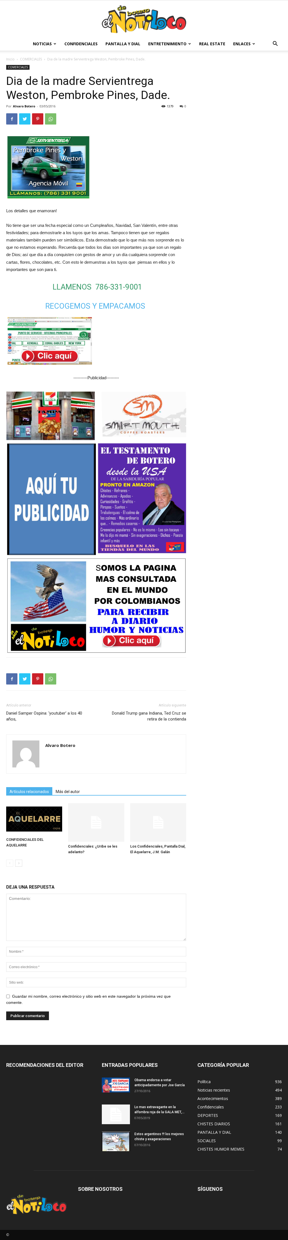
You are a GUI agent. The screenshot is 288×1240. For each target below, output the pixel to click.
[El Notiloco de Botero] (144, 19)
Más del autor (68, 791)
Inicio (10, 59)
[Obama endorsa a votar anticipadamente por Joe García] (116, 1085)
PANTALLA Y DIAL (122, 43)
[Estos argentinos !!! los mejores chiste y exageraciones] (116, 1141)
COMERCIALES (31, 59)
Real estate (212, 43)
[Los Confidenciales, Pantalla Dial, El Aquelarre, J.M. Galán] (158, 822)
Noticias (42, 43)
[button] (275, 44)
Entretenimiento (167, 43)
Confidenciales (81, 43)
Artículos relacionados (29, 791)
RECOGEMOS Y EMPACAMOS (95, 306)
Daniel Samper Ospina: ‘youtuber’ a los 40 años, (44, 716)
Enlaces (242, 43)
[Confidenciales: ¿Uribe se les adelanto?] (96, 822)
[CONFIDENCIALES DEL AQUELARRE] (34, 819)
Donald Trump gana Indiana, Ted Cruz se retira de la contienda (149, 716)
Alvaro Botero (24, 106)
